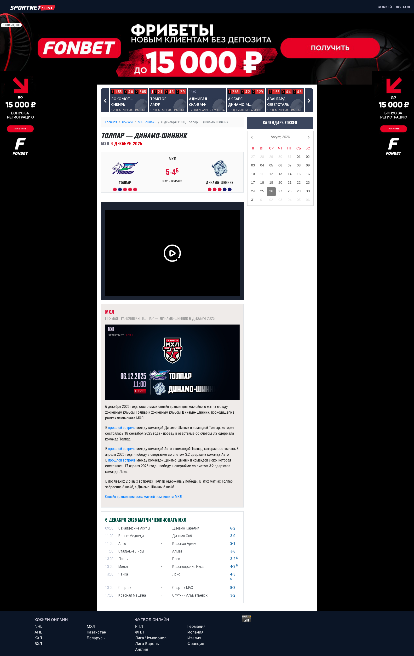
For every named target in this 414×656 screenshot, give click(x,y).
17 (253, 182)
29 (271, 157)
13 (280, 174)
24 (253, 191)
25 (262, 191)
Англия (141, 649)
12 (271, 174)
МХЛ (91, 626)
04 (262, 165)
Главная (111, 122)
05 (271, 165)
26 (271, 191)
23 (308, 182)
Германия (196, 626)
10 (253, 174)
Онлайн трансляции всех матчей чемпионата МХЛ (143, 496)
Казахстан (96, 632)
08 (299, 165)
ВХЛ (38, 643)
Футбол (403, 6)
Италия (194, 637)
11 (262, 174)
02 (308, 157)
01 (299, 157)
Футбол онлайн (152, 619)
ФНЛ (139, 632)
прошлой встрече (122, 427)
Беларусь (96, 637)
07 (290, 165)
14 (290, 174)
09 (308, 165)
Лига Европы (147, 643)
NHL (38, 626)
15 (299, 174)
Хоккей (385, 6)
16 (308, 174)
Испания (195, 632)
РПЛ (139, 626)
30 (280, 157)
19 (271, 182)
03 (253, 165)
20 (280, 182)
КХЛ (38, 637)
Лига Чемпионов (151, 637)
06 (280, 165)
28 (262, 157)
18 (262, 182)
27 (253, 157)
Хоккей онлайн (51, 619)
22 (299, 182)
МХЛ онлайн (147, 122)
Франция (195, 643)
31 (290, 157)
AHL (38, 632)
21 (290, 182)
